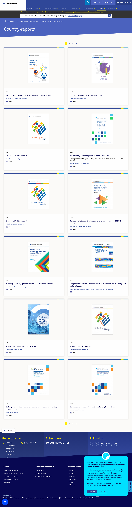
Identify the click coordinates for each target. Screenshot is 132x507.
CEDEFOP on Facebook (92, 444)
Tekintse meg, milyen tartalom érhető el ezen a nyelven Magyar (84, 12)
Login (98, 2)
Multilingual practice (27, 498)
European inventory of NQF (78, 98)
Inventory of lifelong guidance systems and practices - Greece (29, 284)
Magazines (72, 479)
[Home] (11, 5)
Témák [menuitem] (36, 8)
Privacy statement (65, 498)
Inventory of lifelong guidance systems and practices (22, 287)
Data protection (77, 498)
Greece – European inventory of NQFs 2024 (86, 95)
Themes (5, 467)
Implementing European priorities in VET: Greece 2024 (90, 156)
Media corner (73, 485)
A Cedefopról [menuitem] (111, 8)
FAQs (3, 498)
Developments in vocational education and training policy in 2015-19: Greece (95, 222)
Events (71, 473)
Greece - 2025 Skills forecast (16, 156)
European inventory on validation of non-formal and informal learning (91, 289)
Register (110, 2)
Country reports (46, 21)
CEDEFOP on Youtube (102, 444)
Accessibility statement (13, 498)
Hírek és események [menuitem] (88, 8)
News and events (74, 467)
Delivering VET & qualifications (13, 473)
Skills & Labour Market (11, 470)
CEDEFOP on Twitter (97, 444)
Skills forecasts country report (15, 159)
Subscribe (52, 438)
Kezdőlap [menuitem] (29, 8)
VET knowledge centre (11, 476)
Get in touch (10, 438)
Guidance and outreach (77, 410)
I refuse (102, 491)
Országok (11, 21)
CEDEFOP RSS (116, 444)
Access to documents (42, 498)
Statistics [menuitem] (64, 8)
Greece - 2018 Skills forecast (80, 346)
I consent (92, 492)
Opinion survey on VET (12, 412)
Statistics (7, 482)
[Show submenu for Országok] (104, 8)
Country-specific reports (44, 476)
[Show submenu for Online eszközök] (79, 8)
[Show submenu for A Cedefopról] (116, 8)
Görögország (34, 21)
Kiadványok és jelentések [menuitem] (50, 8)
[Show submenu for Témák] (39, 8)
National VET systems (11, 479)
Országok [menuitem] (100, 8)
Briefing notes (41, 473)
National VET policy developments (16, 98)
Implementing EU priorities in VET (80, 163)
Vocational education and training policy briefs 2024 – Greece (29, 95)
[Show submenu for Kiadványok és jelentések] (58, 8)
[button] (5, 502)
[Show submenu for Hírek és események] (94, 8)
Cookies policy (54, 498)
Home (5, 21)
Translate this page (75, 16)
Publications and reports (44, 467)
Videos (71, 482)
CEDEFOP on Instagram (111, 444)
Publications (40, 470)
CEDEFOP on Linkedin (107, 444)
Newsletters (73, 476)
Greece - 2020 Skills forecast (16, 221)
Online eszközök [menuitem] (73, 8)
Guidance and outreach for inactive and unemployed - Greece (93, 407)
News (71, 470)
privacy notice (107, 485)
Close (109, 15)
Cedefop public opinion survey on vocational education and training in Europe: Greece (32, 408)
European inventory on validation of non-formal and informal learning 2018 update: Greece (98, 285)
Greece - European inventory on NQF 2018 (21, 346)
